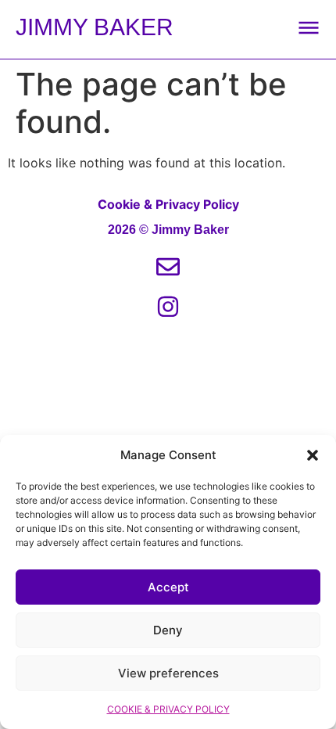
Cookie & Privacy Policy (168, 204)
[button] (312, 455)
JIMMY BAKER (94, 27)
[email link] (168, 266)
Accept (168, 587)
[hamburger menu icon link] (308, 27)
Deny (168, 630)
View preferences (168, 673)
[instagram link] (168, 306)
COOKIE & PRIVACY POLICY (168, 709)
